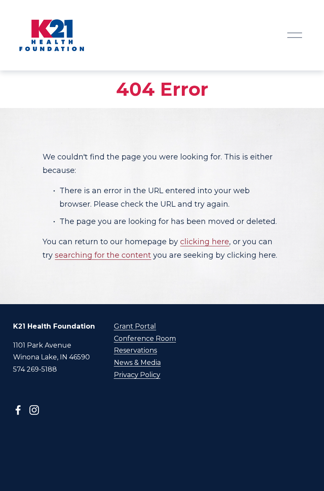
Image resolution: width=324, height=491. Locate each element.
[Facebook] (18, 410)
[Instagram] (34, 410)
